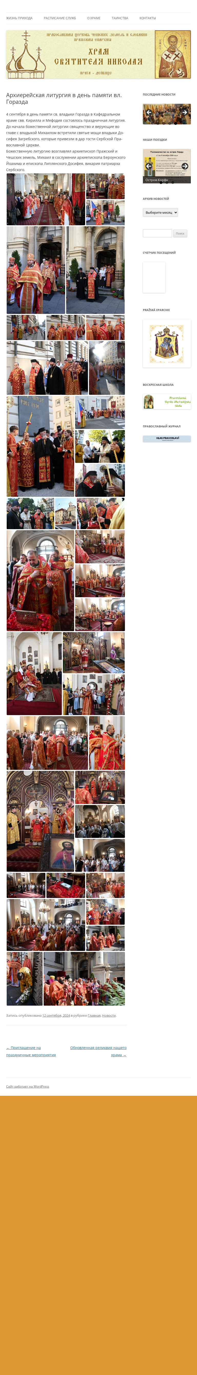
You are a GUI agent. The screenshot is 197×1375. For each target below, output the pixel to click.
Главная (94, 1015)
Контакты (148, 18)
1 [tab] (157, 123)
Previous (148, 166)
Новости (109, 1015)
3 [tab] (169, 123)
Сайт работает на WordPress (27, 1086)
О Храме (94, 18)
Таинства (120, 18)
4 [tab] (175, 123)
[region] (167, 114)
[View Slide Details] (167, 114)
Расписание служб (60, 18)
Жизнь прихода (19, 18)
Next (185, 166)
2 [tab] (163, 123)
